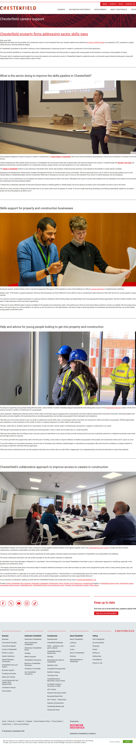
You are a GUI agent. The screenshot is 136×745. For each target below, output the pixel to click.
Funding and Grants (9, 674)
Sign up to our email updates (106, 613)
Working (73, 656)
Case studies (6, 691)
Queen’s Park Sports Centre (56, 693)
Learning (73, 643)
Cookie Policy (6, 724)
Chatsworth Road (53, 710)
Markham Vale (52, 665)
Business (61, 9)
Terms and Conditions (21, 724)
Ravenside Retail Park (55, 696)
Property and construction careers (77, 585)
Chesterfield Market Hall (55, 706)
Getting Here (96, 656)
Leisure (72, 646)
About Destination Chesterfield (31, 643)
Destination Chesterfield (18, 8)
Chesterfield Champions (33, 660)
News (105, 4)
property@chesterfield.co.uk (86, 580)
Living (72, 649)
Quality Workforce (8, 656)
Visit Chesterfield (98, 639)
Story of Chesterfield (77, 653)
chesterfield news (26, 585)
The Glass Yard (52, 675)
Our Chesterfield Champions (30, 673)
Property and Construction (73, 583)
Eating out (96, 653)
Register (29, 721)
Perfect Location (8, 653)
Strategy (27, 653)
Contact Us (130, 4)
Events (113, 4)
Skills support (94, 585)
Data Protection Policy (42, 721)
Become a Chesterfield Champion (32, 664)
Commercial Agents (9, 646)
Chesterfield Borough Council (99, 548)
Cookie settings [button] (114, 741)
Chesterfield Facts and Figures (10, 666)
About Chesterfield (119, 9)
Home (61, 583)
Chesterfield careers (126, 583)
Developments (100, 9)
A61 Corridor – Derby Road (56, 700)
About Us (11, 721)
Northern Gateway (53, 672)
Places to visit (97, 663)
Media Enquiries (30, 657)
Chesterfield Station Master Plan (54, 652)
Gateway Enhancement (55, 703)
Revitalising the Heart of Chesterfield (55, 661)
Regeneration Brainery (113, 408)
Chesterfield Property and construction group (48, 585)
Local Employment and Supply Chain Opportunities (10, 682)
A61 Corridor (51, 689)
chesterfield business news (109, 583)
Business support (8, 670)
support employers (97, 289)
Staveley (50, 657)
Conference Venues (9, 687)
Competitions (97, 660)
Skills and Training (8, 677)
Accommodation (98, 643)
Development (53, 583)
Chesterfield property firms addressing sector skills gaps (44, 34)
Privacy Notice (57, 721)
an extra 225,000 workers (96, 42)
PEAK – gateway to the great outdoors (55, 647)
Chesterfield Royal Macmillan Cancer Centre (56, 680)
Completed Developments (56, 669)
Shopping (95, 646)
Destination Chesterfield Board (33, 649)
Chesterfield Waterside (55, 643)
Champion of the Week (33, 669)
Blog (121, 4)
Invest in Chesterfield (9, 649)
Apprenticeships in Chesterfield (76, 660)
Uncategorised (88, 583)
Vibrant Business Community (8, 660)
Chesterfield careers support (10, 585)
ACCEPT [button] (127, 741)
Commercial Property (9, 643)
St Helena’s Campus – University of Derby (55, 685)
